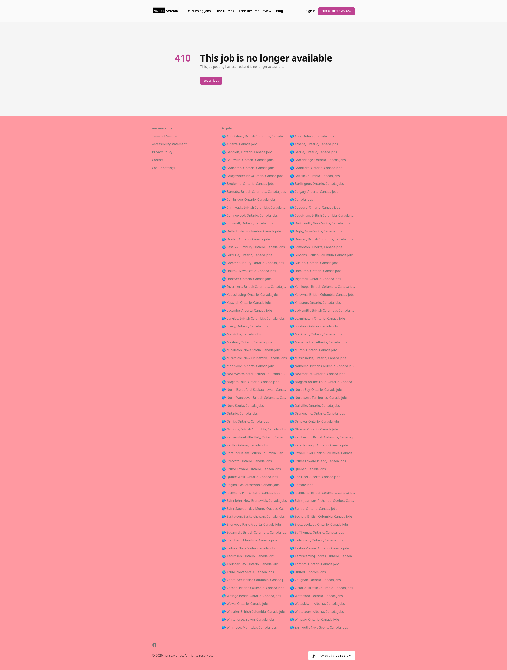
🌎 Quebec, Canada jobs (308, 469)
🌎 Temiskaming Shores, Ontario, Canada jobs (322, 556)
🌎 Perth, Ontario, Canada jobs (245, 445)
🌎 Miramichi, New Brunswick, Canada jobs (254, 358)
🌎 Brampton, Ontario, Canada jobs (248, 168)
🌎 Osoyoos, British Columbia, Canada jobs (254, 429)
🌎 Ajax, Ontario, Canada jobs (312, 136)
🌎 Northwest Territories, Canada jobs (319, 397)
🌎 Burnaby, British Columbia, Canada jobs (254, 191)
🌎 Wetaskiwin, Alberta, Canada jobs (317, 603)
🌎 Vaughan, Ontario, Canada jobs (315, 580)
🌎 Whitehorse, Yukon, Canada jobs (248, 619)
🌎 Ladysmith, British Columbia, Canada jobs (322, 310)
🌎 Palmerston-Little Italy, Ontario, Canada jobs (254, 437)
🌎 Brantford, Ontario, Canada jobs (316, 168)
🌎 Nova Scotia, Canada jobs (243, 405)
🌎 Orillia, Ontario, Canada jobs (245, 421)
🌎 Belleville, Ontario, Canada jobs (248, 160)
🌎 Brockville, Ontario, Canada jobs (248, 183)
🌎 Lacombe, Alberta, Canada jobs (247, 310)
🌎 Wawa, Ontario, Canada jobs (245, 603)
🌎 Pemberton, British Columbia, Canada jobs (322, 437)
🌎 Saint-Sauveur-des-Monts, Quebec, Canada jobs (254, 508)
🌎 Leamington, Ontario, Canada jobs (317, 318)
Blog (279, 11)
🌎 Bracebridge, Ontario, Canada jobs (318, 160)
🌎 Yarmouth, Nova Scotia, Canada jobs (319, 627)
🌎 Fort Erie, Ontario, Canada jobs (247, 255)
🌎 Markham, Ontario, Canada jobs (316, 334)
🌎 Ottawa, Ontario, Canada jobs (314, 429)
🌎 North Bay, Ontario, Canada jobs (316, 389)
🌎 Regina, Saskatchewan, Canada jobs (251, 485)
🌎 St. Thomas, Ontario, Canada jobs (317, 532)
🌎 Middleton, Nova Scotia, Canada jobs (251, 350)
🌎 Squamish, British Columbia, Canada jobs (254, 532)
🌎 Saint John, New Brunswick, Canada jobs (254, 500)
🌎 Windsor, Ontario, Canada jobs (314, 619)
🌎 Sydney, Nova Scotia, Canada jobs (249, 548)
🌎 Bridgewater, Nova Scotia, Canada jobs (252, 176)
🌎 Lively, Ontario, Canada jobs (245, 326)
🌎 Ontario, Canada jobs (240, 413)
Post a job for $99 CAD (336, 11)
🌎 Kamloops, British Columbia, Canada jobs (322, 286)
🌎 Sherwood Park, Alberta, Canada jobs (252, 524)
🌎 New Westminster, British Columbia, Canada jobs (254, 374)
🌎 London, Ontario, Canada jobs (314, 326)
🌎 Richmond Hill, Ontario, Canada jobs (251, 493)
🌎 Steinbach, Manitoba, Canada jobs (249, 540)
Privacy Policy (162, 152)
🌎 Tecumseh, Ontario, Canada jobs (248, 556)
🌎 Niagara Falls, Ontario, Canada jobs (250, 382)
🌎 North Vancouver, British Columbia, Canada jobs (254, 397)
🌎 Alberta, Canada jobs (239, 144)
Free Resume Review (255, 11)
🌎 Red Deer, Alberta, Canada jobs (315, 477)
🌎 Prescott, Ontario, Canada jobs (247, 461)
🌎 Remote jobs (301, 485)
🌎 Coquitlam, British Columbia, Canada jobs (322, 215)
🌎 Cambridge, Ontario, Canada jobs (249, 199)
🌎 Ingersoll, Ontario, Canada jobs (315, 279)
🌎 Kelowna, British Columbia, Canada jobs (322, 294)
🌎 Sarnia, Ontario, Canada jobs (313, 508)
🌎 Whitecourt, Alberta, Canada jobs (317, 611)
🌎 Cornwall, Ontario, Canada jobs (247, 223)
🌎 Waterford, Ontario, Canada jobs (316, 596)
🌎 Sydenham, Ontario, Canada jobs (316, 540)
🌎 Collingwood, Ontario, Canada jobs (250, 215)
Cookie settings (163, 168)
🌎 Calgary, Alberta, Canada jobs (314, 191)
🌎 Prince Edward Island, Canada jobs (318, 461)
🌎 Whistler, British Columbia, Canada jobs (254, 611)
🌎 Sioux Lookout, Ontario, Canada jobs (319, 524)
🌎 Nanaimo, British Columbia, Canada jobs (322, 366)
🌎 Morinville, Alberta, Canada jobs (248, 366)
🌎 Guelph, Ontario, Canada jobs (314, 263)
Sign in (311, 11)
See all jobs (211, 81)
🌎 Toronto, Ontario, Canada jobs (314, 564)
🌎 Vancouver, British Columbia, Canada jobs (254, 580)
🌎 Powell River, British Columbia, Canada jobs (322, 453)
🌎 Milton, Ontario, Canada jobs (313, 350)
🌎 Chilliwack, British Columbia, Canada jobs (254, 207)
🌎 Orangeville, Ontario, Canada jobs (317, 413)
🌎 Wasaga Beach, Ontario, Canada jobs (251, 596)
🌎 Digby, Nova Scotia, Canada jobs (316, 231)
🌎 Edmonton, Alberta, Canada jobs (316, 247)
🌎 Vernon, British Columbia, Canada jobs (253, 588)
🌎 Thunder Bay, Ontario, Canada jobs (250, 564)
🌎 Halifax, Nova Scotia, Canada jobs (249, 271)
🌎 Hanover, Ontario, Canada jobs (247, 279)
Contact (157, 160)
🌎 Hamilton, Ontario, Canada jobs (315, 271)
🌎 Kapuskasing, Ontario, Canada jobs (250, 294)
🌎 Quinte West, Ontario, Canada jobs (250, 477)
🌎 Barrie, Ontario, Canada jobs (313, 152)
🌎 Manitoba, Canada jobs (241, 334)
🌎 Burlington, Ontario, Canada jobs (317, 183)
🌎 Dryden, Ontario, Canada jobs (246, 239)
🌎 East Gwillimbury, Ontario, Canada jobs (253, 247)
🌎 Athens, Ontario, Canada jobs (314, 144)
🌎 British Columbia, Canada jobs (315, 176)
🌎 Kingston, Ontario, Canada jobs (315, 302)
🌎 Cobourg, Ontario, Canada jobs (315, 207)
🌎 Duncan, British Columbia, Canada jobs (321, 239)
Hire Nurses (224, 11)
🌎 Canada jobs (301, 199)
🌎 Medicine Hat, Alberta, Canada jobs (318, 342)
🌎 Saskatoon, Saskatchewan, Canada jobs (253, 516)
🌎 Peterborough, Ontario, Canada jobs (319, 445)
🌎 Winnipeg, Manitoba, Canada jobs (249, 627)
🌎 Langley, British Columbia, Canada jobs (253, 318)
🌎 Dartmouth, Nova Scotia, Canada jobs (320, 223)
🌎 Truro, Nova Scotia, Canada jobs (248, 572)
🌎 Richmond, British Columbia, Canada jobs (322, 493)
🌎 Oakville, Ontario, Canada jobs (315, 405)
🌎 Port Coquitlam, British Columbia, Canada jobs (254, 453)
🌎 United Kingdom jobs (308, 572)
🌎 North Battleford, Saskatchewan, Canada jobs (254, 389)
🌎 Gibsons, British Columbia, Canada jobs (322, 255)
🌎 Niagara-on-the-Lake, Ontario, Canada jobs (322, 382)
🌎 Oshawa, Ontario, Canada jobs (315, 421)
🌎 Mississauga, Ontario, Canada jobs (318, 358)
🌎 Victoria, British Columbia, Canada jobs (321, 588)
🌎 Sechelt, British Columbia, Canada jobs (321, 516)
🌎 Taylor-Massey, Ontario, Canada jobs (319, 548)
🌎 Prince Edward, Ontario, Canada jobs (251, 469)
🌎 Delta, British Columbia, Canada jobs (251, 231)
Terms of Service (164, 136)
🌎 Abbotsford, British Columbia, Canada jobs (254, 136)
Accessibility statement (169, 144)
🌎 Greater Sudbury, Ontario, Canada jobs (253, 263)
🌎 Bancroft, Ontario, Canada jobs (247, 152)
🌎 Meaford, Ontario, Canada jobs (247, 342)
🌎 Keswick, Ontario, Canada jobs (247, 302)
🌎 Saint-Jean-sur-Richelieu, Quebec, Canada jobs (322, 500)
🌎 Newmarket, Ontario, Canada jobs (317, 374)
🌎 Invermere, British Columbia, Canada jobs (254, 286)
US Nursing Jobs (199, 11)
